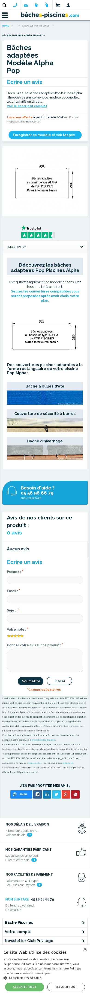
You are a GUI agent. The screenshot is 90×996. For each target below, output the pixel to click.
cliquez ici (68, 763)
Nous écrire (34, 763)
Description (17, 246)
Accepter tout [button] (24, 987)
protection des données (43, 740)
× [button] (85, 949)
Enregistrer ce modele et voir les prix (44, 135)
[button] (45, 978)
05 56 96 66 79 (37, 493)
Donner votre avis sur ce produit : (35, 644)
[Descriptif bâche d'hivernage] (45, 452)
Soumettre (31, 681)
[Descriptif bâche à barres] (45, 425)
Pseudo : (15, 571)
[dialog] (45, 970)
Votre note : (17, 629)
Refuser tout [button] (66, 987)
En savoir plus (41, 973)
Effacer (59, 681)
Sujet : (13, 609)
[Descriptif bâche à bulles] (45, 397)
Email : (13, 590)
